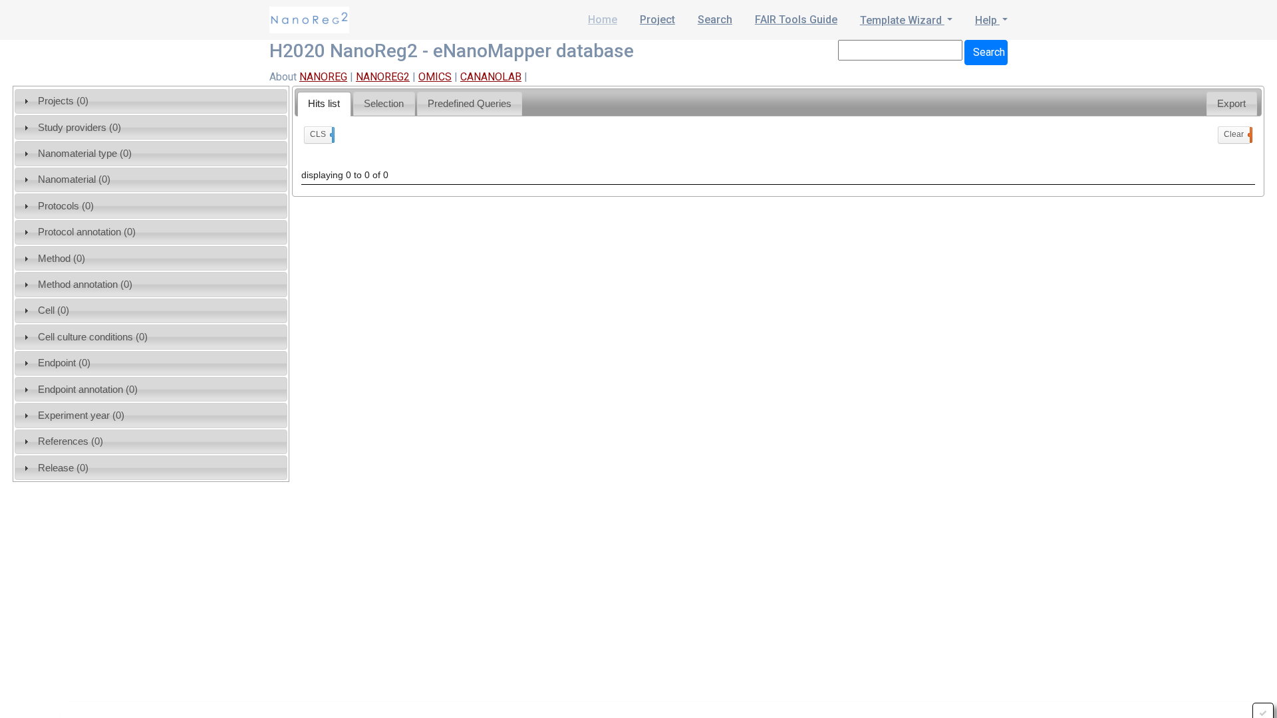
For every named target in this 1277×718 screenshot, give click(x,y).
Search (715, 19)
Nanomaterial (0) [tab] (74, 179)
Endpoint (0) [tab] (64, 362)
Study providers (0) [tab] (79, 127)
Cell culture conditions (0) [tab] (93, 336)
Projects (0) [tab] (63, 100)
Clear (1237, 134)
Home (602, 19)
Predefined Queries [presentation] (469, 103)
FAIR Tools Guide (796, 19)
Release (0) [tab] (63, 467)
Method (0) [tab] (61, 258)
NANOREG (323, 76)
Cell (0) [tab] (53, 310)
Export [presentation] (1231, 103)
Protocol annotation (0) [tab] (87, 231)
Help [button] (987, 20)
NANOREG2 (383, 76)
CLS (321, 134)
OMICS (435, 76)
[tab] (324, 104)
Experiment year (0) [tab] (81, 415)
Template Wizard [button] (902, 20)
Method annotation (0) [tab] (85, 284)
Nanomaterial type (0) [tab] (85, 153)
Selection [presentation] (384, 103)
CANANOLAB (490, 76)
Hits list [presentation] (324, 103)
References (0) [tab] (70, 441)
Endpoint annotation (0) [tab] (88, 389)
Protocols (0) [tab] (66, 205)
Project (657, 19)
